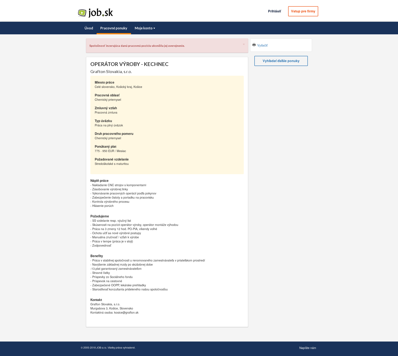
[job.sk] (95, 17)
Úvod (89, 28)
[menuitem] (89, 28)
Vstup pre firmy (303, 11)
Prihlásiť (274, 11)
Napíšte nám (307, 347)
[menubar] (199, 28)
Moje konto (144, 28)
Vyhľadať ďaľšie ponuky (281, 60)
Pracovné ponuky (113, 28)
